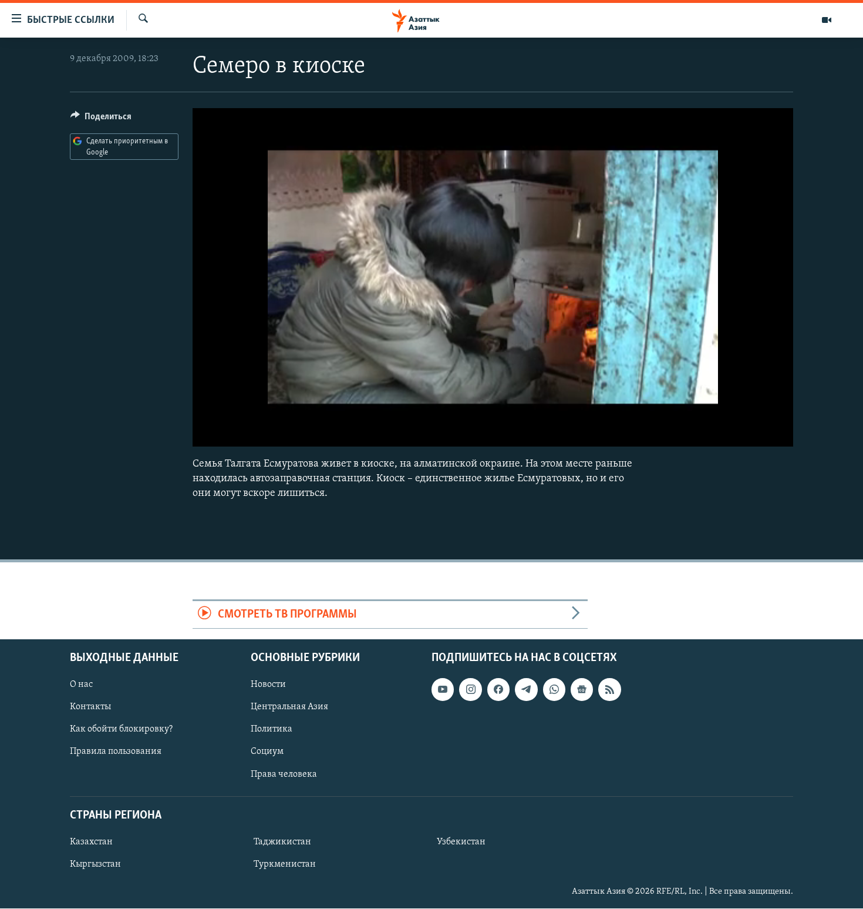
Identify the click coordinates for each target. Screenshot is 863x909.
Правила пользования (115, 752)
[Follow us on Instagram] (470, 690)
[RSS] (609, 690)
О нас (81, 685)
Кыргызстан (95, 864)
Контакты (90, 707)
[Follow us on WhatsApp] (554, 690)
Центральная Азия (289, 707)
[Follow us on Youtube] (443, 690)
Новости (268, 685)
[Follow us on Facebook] (498, 690)
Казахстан (91, 842)
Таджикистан (282, 842)
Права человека (284, 774)
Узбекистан (461, 842)
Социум (267, 752)
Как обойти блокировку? (121, 729)
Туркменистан (285, 864)
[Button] (101, 119)
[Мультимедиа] (826, 20)
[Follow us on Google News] (582, 690)
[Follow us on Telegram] (526, 690)
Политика (271, 729)
